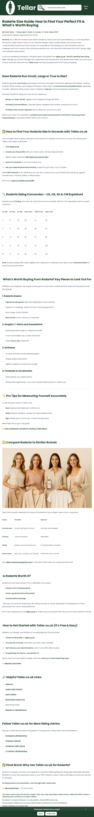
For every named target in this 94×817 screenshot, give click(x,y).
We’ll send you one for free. (37, 157)
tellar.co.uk (60, 56)
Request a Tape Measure (16, 710)
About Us (9, 684)
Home (41, 814)
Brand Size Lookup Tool (15, 699)
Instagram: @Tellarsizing (16, 736)
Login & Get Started (14, 689)
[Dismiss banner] (85, 809)
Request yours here (13, 663)
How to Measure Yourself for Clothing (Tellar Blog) (26, 428)
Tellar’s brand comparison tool (19, 562)
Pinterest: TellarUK (13, 741)
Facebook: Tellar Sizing (15, 746)
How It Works (11, 694)
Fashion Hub (51, 814)
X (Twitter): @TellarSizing (16, 751)
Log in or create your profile (22, 180)
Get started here (12, 788)
